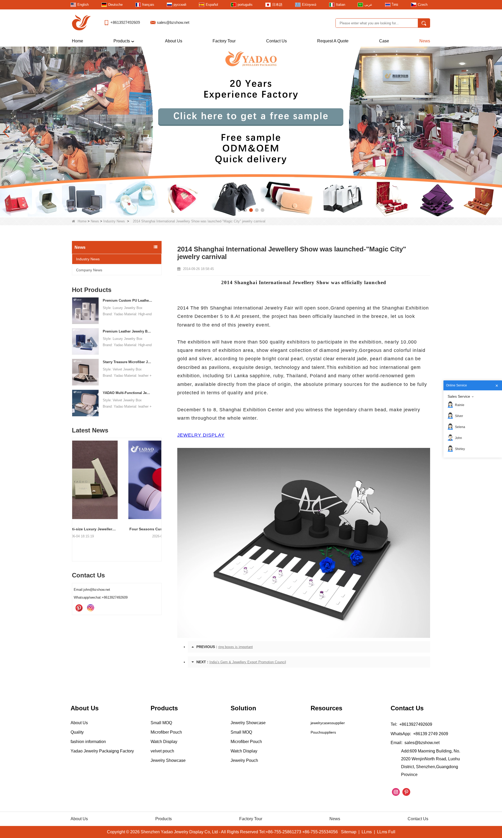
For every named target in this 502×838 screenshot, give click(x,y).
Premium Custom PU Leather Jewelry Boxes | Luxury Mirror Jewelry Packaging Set (128, 300)
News (424, 41)
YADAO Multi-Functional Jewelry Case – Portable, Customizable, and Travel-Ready (128, 393)
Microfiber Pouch (166, 732)
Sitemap (348, 832)
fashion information (88, 741)
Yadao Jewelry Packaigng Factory (102, 751)
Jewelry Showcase (168, 760)
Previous (74, 490)
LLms (367, 832)
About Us (173, 41)
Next (159, 490)
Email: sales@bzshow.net (415, 742)
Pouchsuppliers (323, 732)
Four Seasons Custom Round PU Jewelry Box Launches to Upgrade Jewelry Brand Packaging (117, 529)
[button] (239, 210)
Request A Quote (333, 41)
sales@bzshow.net (173, 22)
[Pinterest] (79, 608)
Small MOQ (161, 723)
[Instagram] (90, 608)
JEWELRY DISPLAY (201, 435)
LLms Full (386, 832)
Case (384, 41)
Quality (77, 732)
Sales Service (459, 396)
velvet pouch (162, 751)
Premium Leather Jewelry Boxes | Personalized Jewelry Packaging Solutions (128, 331)
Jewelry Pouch (244, 760)
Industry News (114, 221)
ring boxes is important (235, 647)
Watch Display (164, 741)
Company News (89, 270)
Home (77, 41)
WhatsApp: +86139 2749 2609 (419, 734)
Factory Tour (224, 41)
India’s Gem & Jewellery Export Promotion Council (247, 662)
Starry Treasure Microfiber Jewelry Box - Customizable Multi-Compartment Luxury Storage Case (128, 362)
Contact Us (276, 41)
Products (121, 41)
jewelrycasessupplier (328, 723)
